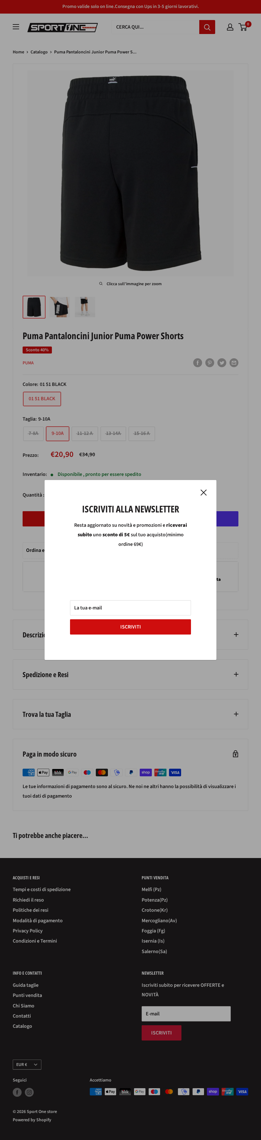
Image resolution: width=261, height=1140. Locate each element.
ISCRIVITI (130, 626)
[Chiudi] (204, 492)
